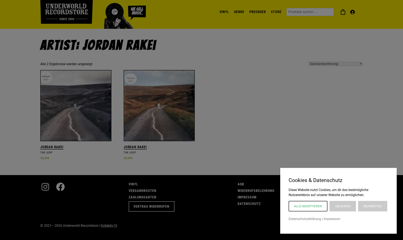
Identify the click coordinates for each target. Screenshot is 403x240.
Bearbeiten (373, 206)
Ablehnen (343, 206)
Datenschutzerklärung (305, 219)
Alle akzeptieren (308, 206)
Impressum (332, 219)
